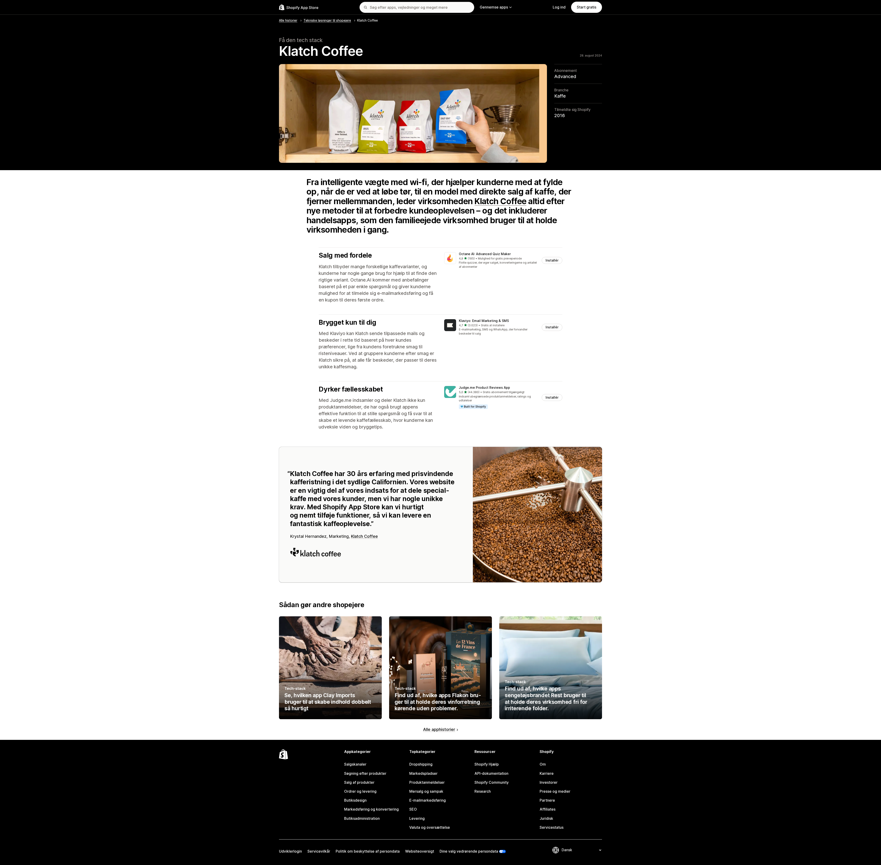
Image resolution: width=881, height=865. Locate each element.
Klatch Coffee (500, 201)
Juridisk (546, 818)
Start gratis (586, 7)
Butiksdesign (355, 800)
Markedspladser (423, 773)
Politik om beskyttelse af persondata (368, 851)
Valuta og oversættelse (429, 827)
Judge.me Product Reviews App (484, 387)
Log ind (559, 7)
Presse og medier (555, 791)
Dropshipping (420, 764)
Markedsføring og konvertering (371, 809)
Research (482, 791)
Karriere (547, 773)
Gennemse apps (494, 7)
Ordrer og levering (360, 791)
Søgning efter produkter (365, 773)
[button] (503, 260)
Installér (552, 260)
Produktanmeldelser (427, 782)
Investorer (549, 782)
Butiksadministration (362, 818)
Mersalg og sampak (426, 791)
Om (543, 764)
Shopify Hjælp (486, 764)
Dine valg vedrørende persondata (469, 851)
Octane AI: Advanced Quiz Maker (485, 254)
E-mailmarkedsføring (427, 800)
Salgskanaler (355, 764)
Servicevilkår (318, 851)
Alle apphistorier (439, 729)
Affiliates (547, 809)
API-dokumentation (491, 773)
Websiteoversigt (419, 851)
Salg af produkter (359, 782)
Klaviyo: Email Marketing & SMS (484, 321)
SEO (413, 809)
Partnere (547, 800)
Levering (417, 818)
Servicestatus (551, 827)
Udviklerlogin (290, 851)
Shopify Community (491, 782)
